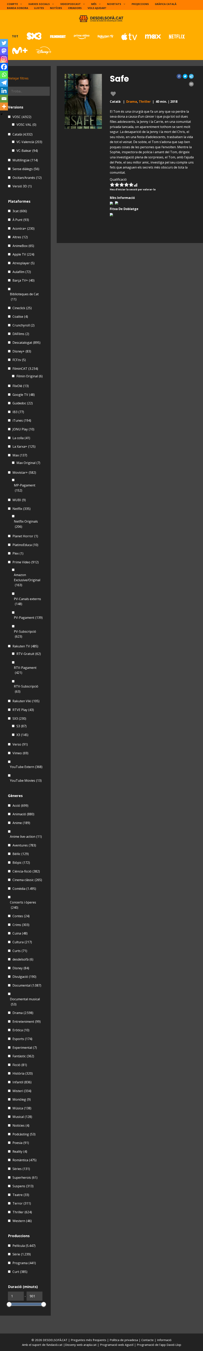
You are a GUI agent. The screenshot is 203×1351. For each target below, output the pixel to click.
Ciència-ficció (26, 871)
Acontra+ (23, 228)
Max (19, 455)
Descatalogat (26, 342)
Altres (20, 237)
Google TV (23, 394)
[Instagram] (4, 59)
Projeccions (140, 4)
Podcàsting (23, 1134)
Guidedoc (22, 403)
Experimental (24, 1047)
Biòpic (21, 862)
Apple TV (23, 254)
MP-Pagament (24, 488)
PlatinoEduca (25, 545)
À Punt (20, 220)
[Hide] (1, 114)
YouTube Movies (26, 780)
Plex (17, 553)
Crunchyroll (23, 325)
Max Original (28, 463)
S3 (21, 726)
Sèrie (21, 1254)
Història (22, 1073)
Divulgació (24, 976)
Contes (21, 916)
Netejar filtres (18, 78)
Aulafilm (21, 272)
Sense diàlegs (25, 169)
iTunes (21, 420)
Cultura (22, 942)
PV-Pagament (28, 617)
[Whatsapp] (4, 75)
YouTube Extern (26, 767)
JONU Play (23, 429)
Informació (164, 1340)
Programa (24, 1263)
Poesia (20, 1143)
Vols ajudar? (97, 8)
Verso (20, 744)
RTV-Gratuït (28, 654)
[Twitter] (4, 43)
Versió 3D (22, 186)
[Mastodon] (4, 51)
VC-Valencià (29, 142)
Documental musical (25, 1001)
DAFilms (20, 334)
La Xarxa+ (23, 446)
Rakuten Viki (25, 701)
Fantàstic (23, 1056)
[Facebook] (4, 67)
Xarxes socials (39, 4)
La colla (21, 438)
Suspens (23, 1186)
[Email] (4, 99)
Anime (21, 823)
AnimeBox (23, 246)
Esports (22, 1039)
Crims (20, 925)
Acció (20, 805)
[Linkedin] (4, 91)
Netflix (21, 509)
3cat (19, 211)
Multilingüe (25, 160)
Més (94, 4)
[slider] (9, 1304)
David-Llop (174, 1345)
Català (22, 134)
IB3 (18, 412)
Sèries (21, 1169)
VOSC (21, 117)
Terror (21, 1203)
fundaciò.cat (54, 1345)
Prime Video (25, 562)
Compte (12, 4)
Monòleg (21, 1099)
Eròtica (20, 1030)
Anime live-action (26, 836)
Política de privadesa (124, 1340)
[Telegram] (4, 83)
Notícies (56, 8)
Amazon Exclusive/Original (27, 580)
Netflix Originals (26, 524)
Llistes (39, 8)
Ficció (19, 1065)
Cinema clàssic (27, 880)
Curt (19, 1272)
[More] (4, 106)
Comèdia (24, 888)
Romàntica (24, 1160)
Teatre (20, 1195)
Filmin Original (29, 376)
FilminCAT (25, 368)
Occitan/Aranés (27, 177)
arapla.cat (90, 1345)
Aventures (24, 845)
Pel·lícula (23, 1246)
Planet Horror (25, 536)
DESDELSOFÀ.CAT (55, 1340)
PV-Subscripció (25, 634)
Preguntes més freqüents (89, 1340)
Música (21, 1108)
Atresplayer (23, 263)
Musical (22, 1117)
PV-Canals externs (27, 601)
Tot (15, 36)
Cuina (20, 933)
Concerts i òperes (23, 905)
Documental (26, 985)
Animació (23, 814)
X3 (22, 735)
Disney (20, 968)
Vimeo (20, 753)
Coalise (20, 316)
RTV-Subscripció (26, 689)
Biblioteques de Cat (24, 296)
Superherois (24, 1177)
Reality (19, 1151)
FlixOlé (20, 386)
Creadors (75, 8)
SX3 (19, 718)
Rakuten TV (25, 646)
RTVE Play (23, 710)
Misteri (21, 1091)
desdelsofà (22, 959)
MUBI (19, 500)
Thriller (145, 101)
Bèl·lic (20, 854)
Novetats (114, 4)
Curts (19, 951)
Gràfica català (165, 4)
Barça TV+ (23, 280)
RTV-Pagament (25, 670)
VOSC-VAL (26, 124)
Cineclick (22, 308)
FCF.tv (19, 360)
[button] (179, 76)
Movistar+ (24, 472)
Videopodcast (70, 4)
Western (22, 1221)
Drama (131, 101)
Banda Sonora (17, 8)
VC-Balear (27, 150)
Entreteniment (26, 1021)
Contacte (147, 1340)
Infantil (22, 1082)
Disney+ (21, 351)
